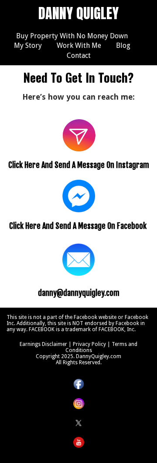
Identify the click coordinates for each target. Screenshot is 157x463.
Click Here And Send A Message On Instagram (78, 165)
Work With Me (79, 45)
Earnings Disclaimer (43, 344)
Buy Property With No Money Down (72, 36)
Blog (123, 45)
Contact (79, 55)
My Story (28, 45)
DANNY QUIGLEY (78, 13)
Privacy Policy (89, 344)
